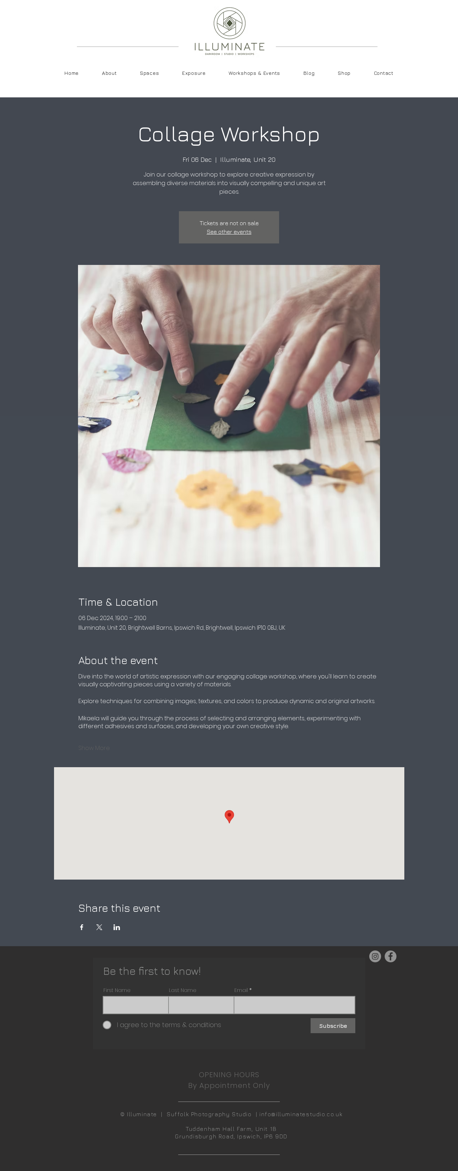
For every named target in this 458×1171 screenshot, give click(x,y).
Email (241, 990)
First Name (117, 990)
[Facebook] (390, 956)
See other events (229, 231)
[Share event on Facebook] (81, 927)
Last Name (182, 990)
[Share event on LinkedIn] (116, 927)
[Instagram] (375, 956)
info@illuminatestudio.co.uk (300, 1114)
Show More (94, 748)
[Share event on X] (99, 927)
